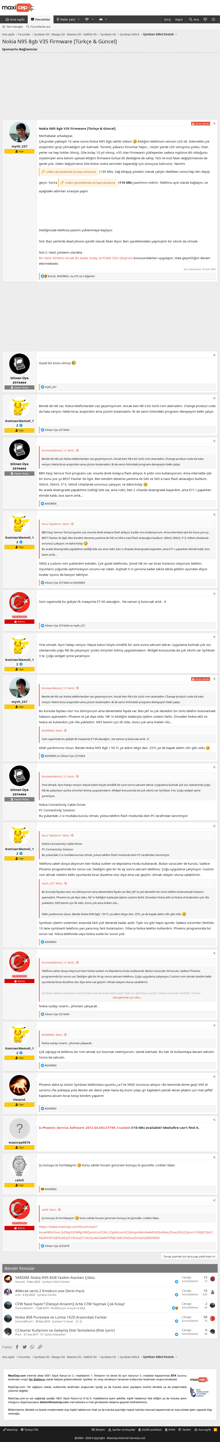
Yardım (186, 1429)
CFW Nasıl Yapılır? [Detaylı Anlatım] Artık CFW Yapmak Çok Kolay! (70, 1303)
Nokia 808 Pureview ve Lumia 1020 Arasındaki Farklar (61, 1317)
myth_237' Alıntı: (52, 883)
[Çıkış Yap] (213, 19)
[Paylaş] (214, 123)
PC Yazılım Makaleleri (53, 1334)
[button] (79, 19)
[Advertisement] (110, 85)
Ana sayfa (17, 19)
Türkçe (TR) (31, 1429)
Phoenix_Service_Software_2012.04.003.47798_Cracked (86, 1127)
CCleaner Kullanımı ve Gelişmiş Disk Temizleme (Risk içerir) (65, 1330)
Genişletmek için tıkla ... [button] (127, 997)
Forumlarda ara (40, 27)
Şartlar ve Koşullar (123, 1429)
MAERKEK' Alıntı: (52, 730)
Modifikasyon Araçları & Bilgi (68, 1308)
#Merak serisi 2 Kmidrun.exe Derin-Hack (49, 1290)
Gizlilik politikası (152, 1429)
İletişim (100, 1429)
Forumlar (42, 19)
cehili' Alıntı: (49, 1210)
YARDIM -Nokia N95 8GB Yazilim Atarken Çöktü (55, 1277)
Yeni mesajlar (14, 27)
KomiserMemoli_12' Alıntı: (58, 450)
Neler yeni (67, 19)
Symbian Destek (46, 1295)
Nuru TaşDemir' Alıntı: (55, 524)
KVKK (171, 1429)
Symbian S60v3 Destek (55, 1282)
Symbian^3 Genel (62, 1321)
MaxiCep (12, 1429)
